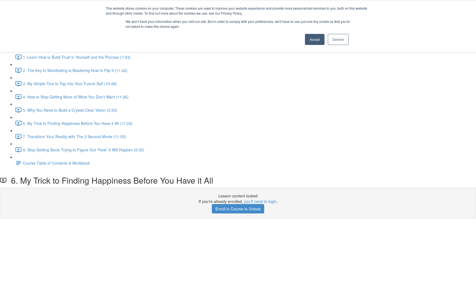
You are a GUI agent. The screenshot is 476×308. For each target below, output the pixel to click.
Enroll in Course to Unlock (238, 208)
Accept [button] (315, 39)
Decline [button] (338, 39)
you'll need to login (260, 201)
